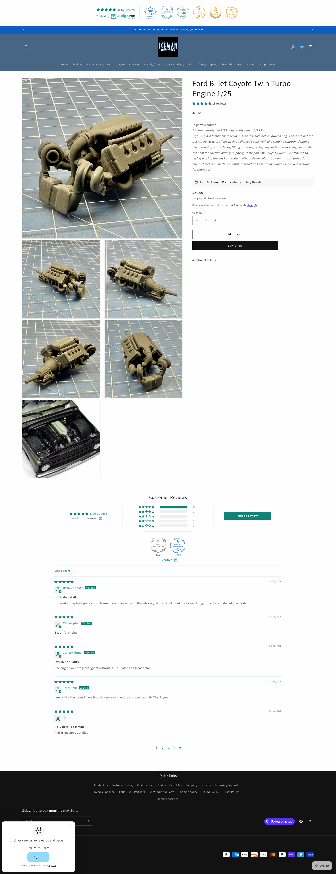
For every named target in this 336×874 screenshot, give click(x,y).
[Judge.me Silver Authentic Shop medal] (158, 545)
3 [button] (169, 748)
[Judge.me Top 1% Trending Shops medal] (232, 12)
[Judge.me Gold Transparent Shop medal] (199, 12)
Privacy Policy (230, 792)
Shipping (197, 198)
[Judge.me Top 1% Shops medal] (215, 12)
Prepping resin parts (198, 785)
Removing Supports (227, 785)
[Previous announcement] (23, 29)
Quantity (197, 212)
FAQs (122, 792)
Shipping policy (187, 792)
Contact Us (101, 785)
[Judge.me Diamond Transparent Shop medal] (178, 545)
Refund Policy (209, 792)
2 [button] (163, 748)
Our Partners (137, 792)
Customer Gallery (123, 785)
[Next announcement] (312, 29)
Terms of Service (168, 799)
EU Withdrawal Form (161, 792)
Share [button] (200, 113)
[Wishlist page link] (302, 47)
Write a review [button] (247, 516)
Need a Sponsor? (105, 792)
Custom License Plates (151, 785)
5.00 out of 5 (99, 514)
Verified (167, 560)
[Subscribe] (87, 821)
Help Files (175, 785)
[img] (64, 582)
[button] (26, 47)
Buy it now (235, 245)
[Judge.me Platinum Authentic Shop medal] (167, 12)
